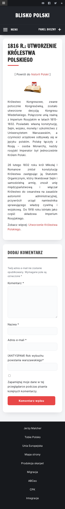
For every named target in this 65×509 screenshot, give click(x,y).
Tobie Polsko (33, 437)
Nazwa (13, 324)
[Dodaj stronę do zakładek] (62, 3)
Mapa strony (32, 454)
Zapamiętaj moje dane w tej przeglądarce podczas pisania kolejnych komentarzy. (27, 386)
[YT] (43, 3)
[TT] (56, 3)
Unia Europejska (32, 445)
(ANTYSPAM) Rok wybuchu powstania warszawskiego (26, 358)
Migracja (32, 472)
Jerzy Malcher (32, 428)
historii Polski (40, 74)
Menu (14, 29)
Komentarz (16, 283)
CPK (32, 489)
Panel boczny (47, 29)
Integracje (32, 498)
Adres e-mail (17, 340)
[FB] (49, 3)
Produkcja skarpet (32, 463)
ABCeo (32, 480)
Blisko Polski (32, 15)
